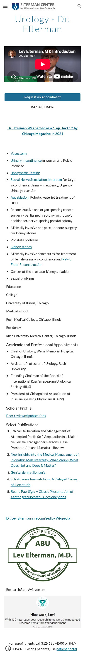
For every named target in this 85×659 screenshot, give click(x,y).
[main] (42, 24)
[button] (5, 6)
